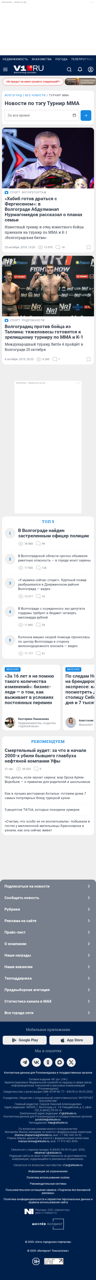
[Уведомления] (80, 69)
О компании (15, 944)
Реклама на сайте (20, 921)
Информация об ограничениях (48, 1171)
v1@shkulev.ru (67, 1113)
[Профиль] (90, 69)
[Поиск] (69, 69)
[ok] (48, 1062)
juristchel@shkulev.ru (48, 1119)
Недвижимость (15, 59)
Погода (61, 59)
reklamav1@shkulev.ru (48, 1152)
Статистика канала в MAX (28, 1001)
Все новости (35, 95)
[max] (59, 1062)
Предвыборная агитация (27, 990)
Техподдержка (18, 978)
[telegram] (24, 1062)
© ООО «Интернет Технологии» (48, 1250)
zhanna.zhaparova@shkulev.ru (33, 1135)
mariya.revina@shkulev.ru (33, 1141)
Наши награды (17, 955)
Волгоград (13, 95)
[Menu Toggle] (5, 69)
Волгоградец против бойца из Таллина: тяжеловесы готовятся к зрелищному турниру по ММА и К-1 (44, 332)
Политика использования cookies (48, 1177)
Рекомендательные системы (48, 1183)
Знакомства (42, 59)
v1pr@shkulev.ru (73, 1165)
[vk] (36, 1062)
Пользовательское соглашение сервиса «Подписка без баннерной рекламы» (48, 1191)
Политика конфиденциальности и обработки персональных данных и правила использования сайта (48, 1201)
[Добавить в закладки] (88, 247)
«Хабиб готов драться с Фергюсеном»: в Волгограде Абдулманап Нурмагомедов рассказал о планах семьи (43, 209)
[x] (71, 1062)
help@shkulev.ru (58, 1122)
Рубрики (12, 909)
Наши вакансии (18, 967)
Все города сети (18, 1013)
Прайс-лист (15, 932)
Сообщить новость (21, 898)
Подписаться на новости (27, 886)
